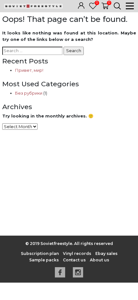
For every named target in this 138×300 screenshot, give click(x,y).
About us (99, 260)
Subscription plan (40, 253)
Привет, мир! (29, 70)
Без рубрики (28, 93)
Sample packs (44, 260)
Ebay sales (106, 253)
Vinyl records (77, 253)
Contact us (74, 260)
